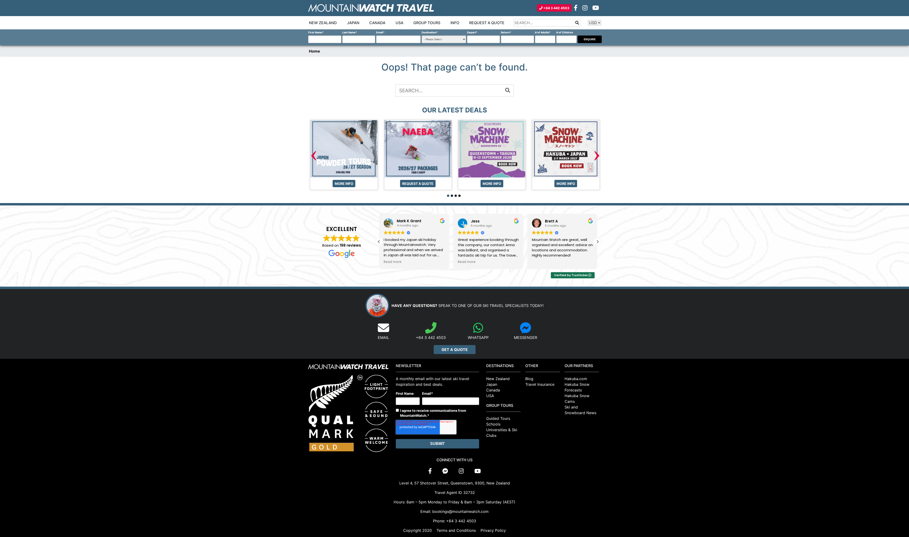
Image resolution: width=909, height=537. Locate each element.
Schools (493, 424)
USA (399, 22)
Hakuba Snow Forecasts (577, 387)
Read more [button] (392, 262)
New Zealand (323, 22)
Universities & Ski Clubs (501, 432)
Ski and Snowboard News (580, 410)
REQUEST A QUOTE (343, 184)
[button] (448, 196)
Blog (529, 378)
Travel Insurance (539, 384)
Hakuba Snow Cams (577, 398)
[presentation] (314, 155)
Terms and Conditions (456, 530)
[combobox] (546, 23)
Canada (377, 22)
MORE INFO (418, 184)
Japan (353, 22)
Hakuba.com (576, 378)
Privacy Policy (493, 530)
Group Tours (426, 22)
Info (454, 22)
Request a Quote (486, 22)
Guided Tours (498, 418)
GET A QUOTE (454, 349)
